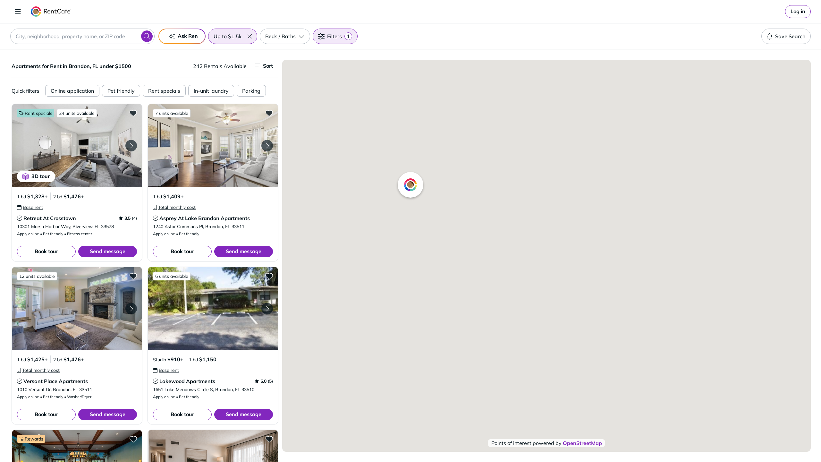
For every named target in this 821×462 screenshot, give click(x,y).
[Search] (147, 36)
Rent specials (164, 91)
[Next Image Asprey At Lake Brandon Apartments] (267, 145)
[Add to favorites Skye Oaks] (269, 439)
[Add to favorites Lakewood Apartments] (269, 276)
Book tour (46, 251)
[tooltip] (30, 207)
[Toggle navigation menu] (18, 11)
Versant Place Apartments (55, 381)
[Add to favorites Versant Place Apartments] (133, 276)
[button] (249, 36)
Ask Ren (188, 36)
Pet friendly (121, 91)
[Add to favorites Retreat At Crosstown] (133, 113)
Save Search (790, 36)
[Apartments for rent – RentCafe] (51, 11)
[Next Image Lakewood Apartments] (267, 308)
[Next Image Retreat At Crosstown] (131, 145)
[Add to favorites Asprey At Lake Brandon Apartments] (269, 113)
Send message (107, 251)
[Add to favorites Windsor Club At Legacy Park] (133, 439)
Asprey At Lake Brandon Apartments (204, 218)
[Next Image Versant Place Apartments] (131, 308)
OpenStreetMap (582, 443)
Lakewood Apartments (187, 381)
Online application (72, 91)
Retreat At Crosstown (49, 218)
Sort (268, 66)
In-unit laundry (211, 91)
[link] (798, 11)
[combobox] (82, 36)
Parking (251, 91)
